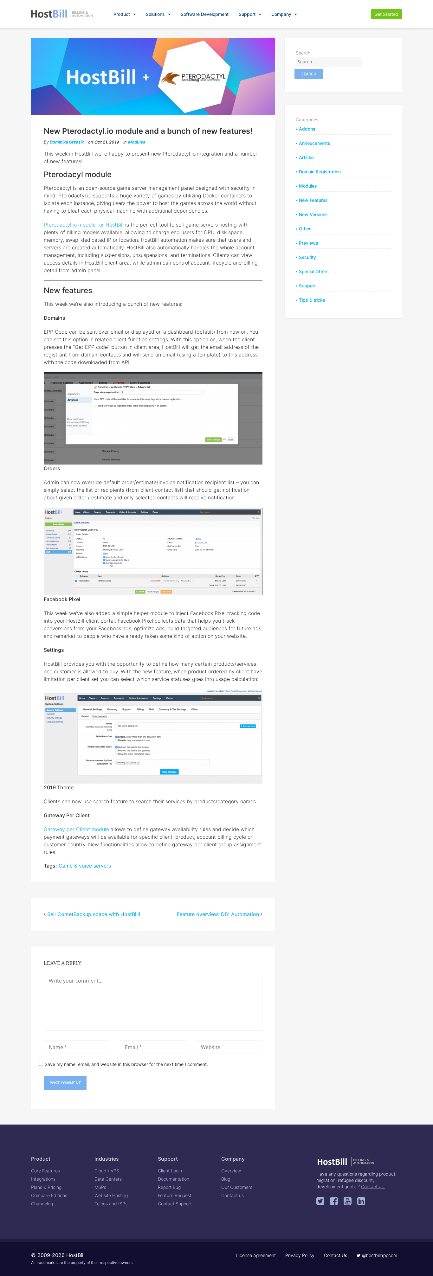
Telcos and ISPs (110, 1203)
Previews (308, 243)
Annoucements (314, 143)
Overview (231, 1170)
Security (307, 257)
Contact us (232, 1195)
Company (281, 14)
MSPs (100, 1187)
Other (305, 228)
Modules (136, 141)
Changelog (42, 1203)
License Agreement (256, 1255)
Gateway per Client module (76, 829)
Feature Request (174, 1195)
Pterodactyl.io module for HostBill (84, 224)
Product (121, 14)
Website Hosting (111, 1195)
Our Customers (236, 1187)
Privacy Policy (299, 1255)
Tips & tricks (312, 300)
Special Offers (314, 271)
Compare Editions (49, 1195)
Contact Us (335, 1255)
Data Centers (108, 1179)
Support (247, 14)
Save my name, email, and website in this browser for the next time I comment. (126, 1064)
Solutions (155, 14)
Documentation (173, 1179)
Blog (225, 1179)
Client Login (170, 1170)
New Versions (313, 214)
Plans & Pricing (46, 1187)
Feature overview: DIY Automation (218, 914)
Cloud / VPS (106, 1170)
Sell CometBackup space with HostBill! (93, 914)
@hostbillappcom (379, 1255)
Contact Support (175, 1203)
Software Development (205, 14)
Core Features (45, 1170)
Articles (307, 157)
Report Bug (169, 1187)
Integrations (43, 1179)
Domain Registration (320, 171)
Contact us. (373, 1186)
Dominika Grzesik (67, 141)
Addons (307, 128)
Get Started (386, 14)
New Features (313, 200)
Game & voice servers (85, 865)
